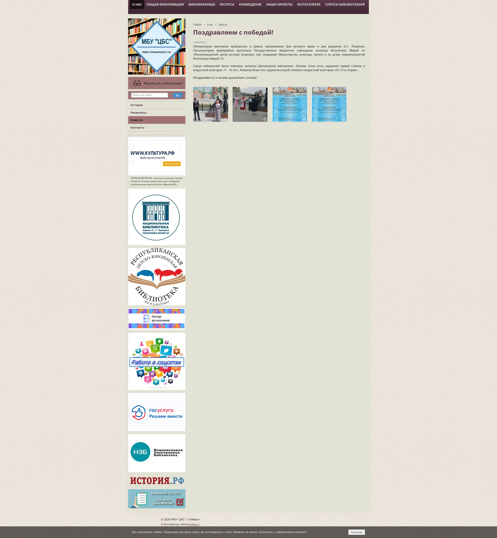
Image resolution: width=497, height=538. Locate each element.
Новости (136, 120)
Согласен (356, 532)
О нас (137, 4)
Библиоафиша (202, 4)
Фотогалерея (309, 4)
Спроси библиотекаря (345, 4)
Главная (197, 24)
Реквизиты (138, 112)
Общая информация (165, 4)
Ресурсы (227, 4)
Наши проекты (279, 4)
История (136, 105)
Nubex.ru (194, 524)
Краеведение (250, 4)
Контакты (137, 127)
